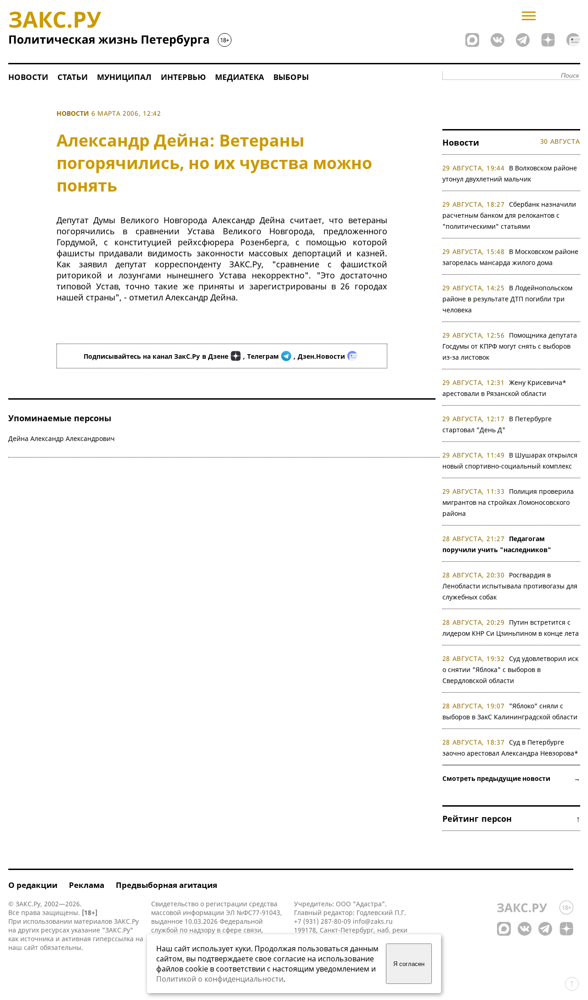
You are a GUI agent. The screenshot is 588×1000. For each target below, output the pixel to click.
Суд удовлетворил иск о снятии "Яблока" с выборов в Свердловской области (510, 669)
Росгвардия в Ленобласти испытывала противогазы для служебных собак (509, 586)
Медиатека (239, 77)
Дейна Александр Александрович (61, 438)
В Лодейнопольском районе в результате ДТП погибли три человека (507, 298)
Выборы (291, 77)
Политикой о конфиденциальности (219, 979)
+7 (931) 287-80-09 (322, 921)
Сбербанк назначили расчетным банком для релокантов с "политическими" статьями (509, 215)
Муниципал (124, 77)
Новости (28, 77)
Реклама (86, 885)
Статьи (72, 77)
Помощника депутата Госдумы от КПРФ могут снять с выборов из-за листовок (509, 346)
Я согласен (408, 963)
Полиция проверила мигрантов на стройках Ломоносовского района (508, 502)
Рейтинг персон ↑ (511, 818)
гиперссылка (113, 938)
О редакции (32, 885)
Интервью (183, 77)
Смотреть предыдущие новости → (511, 778)
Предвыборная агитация (166, 885)
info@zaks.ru (373, 921)
